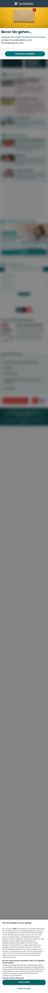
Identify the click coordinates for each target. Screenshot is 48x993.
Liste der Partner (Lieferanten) (13, 978)
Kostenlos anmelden (25, 54)
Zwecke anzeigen (24, 988)
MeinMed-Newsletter (31, 37)
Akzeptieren (24, 982)
